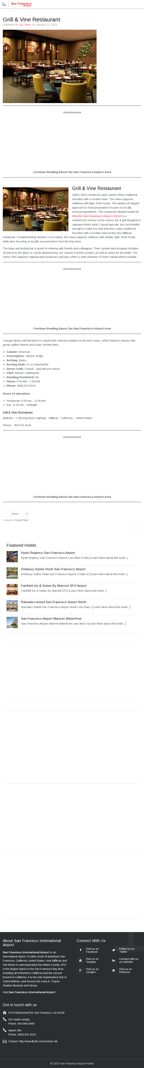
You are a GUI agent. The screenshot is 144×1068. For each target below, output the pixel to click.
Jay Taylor (25, 24)
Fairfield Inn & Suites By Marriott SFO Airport (54, 586)
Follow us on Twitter (126, 950)
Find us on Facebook (92, 950)
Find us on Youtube (92, 960)
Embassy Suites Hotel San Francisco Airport (53, 569)
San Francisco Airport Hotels (77, 1063)
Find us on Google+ (92, 971)
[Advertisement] (72, 144)
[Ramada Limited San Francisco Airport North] (12, 610)
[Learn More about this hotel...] (109, 557)
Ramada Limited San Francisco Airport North (53, 602)
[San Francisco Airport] (21, 4)
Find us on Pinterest (125, 971)
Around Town (21, 520)
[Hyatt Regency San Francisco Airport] (12, 561)
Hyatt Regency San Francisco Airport (48, 553)
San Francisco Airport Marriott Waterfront (51, 618)
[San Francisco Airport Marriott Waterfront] (12, 627)
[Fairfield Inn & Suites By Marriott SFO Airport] (12, 594)
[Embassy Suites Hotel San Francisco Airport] (12, 577)
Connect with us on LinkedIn (128, 960)
